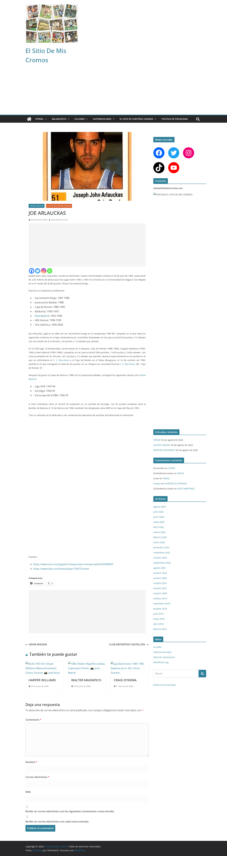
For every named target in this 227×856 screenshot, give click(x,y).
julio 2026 (158, 511)
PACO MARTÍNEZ (185, 488)
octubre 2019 (160, 598)
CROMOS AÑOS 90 (36, 206)
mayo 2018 (158, 618)
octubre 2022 (160, 583)
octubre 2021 (160, 588)
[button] (45, 119)
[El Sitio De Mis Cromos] (29, 119)
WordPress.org (160, 662)
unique (157, 483)
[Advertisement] (113, 91)
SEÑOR (157, 439)
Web (28, 792)
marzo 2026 (159, 532)
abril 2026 (158, 527)
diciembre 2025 (161, 547)
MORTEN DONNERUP (164, 450)
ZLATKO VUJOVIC (161, 445)
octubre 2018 (160, 608)
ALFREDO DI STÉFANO (176, 483)
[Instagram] (43, 271)
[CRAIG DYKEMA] (130, 663)
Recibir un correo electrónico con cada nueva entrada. (57, 821)
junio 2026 (158, 516)
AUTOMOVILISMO (102, 118)
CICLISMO (79, 118)
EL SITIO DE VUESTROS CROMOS (136, 118)
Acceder (157, 647)
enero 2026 (159, 542)
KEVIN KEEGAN (38, 644)
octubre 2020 (160, 593)
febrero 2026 (160, 537)
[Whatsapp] (49, 271)
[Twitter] (37, 271)
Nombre (31, 762)
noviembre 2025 (161, 552)
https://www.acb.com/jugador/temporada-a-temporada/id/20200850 (73, 564)
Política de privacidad (175, 118)
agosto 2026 (159, 506)
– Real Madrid (41, 316)
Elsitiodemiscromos (59, 219)
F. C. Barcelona (61, 360)
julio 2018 (158, 613)
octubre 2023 (160, 578)
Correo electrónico (37, 777)
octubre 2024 (160, 572)
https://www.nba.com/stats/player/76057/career (61, 568)
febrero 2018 (160, 629)
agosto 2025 (159, 567)
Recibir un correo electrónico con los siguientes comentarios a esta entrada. (69, 811)
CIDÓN (171, 468)
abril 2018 (158, 623)
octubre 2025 (160, 557)
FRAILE (180, 473)
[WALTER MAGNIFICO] (87, 663)
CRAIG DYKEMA (125, 680)
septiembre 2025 (162, 562)
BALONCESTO (59, 118)
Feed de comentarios (164, 657)
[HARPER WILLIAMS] (44, 663)
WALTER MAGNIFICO (86, 680)
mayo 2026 (158, 521)
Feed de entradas (162, 652)
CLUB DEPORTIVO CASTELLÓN (127, 644)
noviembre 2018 (161, 603)
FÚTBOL (39, 118)
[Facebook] (31, 271)
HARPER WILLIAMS (42, 680)
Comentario (33, 719)
